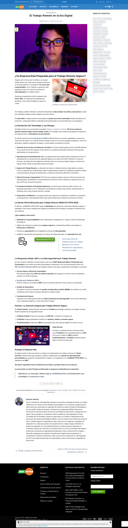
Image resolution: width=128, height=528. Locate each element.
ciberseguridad (51, 12)
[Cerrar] (110, 522)
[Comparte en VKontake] (54, 383)
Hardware (64, 6)
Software (74, 6)
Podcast (96, 61)
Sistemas (96, 76)
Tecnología (96, 82)
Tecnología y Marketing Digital (102, 85)
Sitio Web (103, 76)
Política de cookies (46, 501)
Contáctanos (44, 477)
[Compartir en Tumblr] (61, 383)
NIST (70, 390)
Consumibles (53, 6)
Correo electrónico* (97, 470)
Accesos (108, 2)
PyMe (105, 67)
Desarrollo (104, 31)
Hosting (105, 46)
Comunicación (97, 25)
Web (111, 88)
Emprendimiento (98, 40)
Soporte (42, 480)
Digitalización (97, 34)
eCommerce (97, 37)
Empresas (107, 40)
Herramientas (97, 46)
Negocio (96, 58)
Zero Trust (96, 91)
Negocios (102, 58)
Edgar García (58, 21)
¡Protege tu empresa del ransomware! (64, 104)
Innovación (107, 52)
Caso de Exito (97, 18)
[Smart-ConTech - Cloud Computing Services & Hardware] (20, 7)
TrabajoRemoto (51, 392)
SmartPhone (97, 79)
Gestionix (100, 43)
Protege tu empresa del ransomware (30, 451)
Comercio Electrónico (99, 22)
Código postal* (95, 480)
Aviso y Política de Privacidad (50, 484)
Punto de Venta (98, 67)
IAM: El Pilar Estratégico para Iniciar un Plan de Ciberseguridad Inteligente (76, 509)
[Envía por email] (47, 383)
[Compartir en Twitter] (44, 383)
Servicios (43, 6)
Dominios (105, 34)
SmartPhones (105, 79)
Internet (96, 55)
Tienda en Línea (98, 88)
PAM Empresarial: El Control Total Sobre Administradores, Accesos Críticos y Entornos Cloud (75, 476)
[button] (96, 2)
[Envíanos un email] (65, 2)
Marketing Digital (104, 55)
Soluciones (33, 6)
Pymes (95, 70)
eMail (103, 37)
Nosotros (43, 473)
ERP (95, 43)
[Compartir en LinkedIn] (57, 383)
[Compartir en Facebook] (40, 383)
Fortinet (59, 390)
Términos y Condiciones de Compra (49, 492)
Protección (103, 61)
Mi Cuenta (101, 2)
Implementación (98, 52)
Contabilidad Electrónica (100, 28)
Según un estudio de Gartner (56, 129)
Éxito (102, 91)
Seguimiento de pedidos (48, 497)
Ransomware (81, 390)
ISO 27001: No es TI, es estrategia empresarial (73, 485)
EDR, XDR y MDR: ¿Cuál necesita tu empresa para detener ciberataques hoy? (76, 492)
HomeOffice (65, 390)
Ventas (106, 88)
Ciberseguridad (52, 390)
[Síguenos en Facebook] (62, 2)
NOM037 (75, 390)
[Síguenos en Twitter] (64, 2)
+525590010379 (58, 374)
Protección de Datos (99, 64)
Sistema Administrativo (100, 73)
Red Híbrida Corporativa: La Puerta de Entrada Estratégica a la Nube (76, 501)
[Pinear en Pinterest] (51, 383)
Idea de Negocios (98, 49)
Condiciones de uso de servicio (50, 488)
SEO (100, 70)
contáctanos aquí (36, 377)
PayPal (108, 58)
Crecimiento (97, 31)
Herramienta (108, 43)
